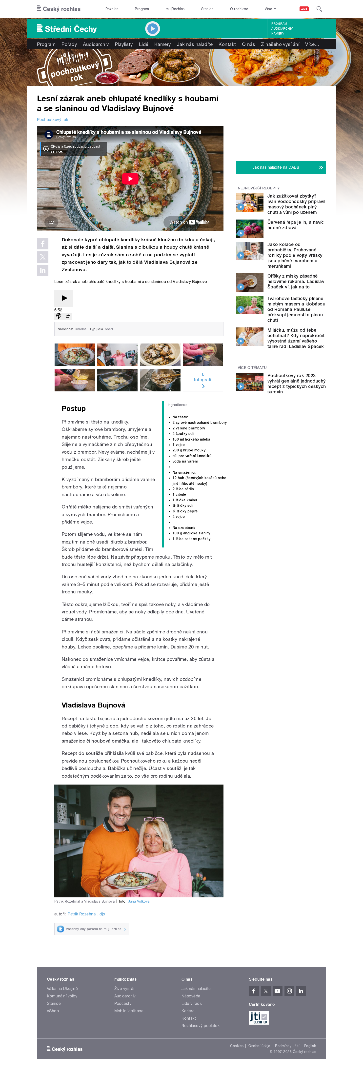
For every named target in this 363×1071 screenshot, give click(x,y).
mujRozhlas (175, 9)
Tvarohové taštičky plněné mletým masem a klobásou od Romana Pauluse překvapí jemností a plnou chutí (296, 309)
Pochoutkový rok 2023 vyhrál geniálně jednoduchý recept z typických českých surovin (296, 383)
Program (142, 9)
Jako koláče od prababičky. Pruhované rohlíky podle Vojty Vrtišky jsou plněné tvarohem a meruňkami (295, 255)
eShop (53, 1011)
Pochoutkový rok (52, 119)
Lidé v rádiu (192, 1003)
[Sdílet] (67, 316)
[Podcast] (58, 316)
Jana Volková (139, 901)
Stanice (207, 9)
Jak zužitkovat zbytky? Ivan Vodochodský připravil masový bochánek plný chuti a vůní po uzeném (296, 204)
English (310, 1046)
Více (312, 44)
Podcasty (123, 1003)
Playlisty (124, 44)
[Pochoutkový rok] (181, 67)
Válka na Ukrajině (62, 988)
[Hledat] (319, 9)
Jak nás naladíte (195, 44)
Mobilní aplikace (129, 1011)
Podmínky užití (287, 1046)
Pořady (69, 44)
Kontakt (227, 44)
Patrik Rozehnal (82, 914)
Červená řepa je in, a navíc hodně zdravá (295, 225)
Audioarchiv (282, 28)
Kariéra (188, 1011)
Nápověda (191, 996)
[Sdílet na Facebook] (42, 243)
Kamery (277, 33)
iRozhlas (112, 9)
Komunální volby (62, 996)
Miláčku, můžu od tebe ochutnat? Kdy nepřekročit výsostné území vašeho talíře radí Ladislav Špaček (295, 338)
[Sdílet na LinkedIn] (42, 270)
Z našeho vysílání (280, 44)
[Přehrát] (63, 298)
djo (102, 914)
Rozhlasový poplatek (201, 1025)
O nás (248, 44)
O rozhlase (239, 9)
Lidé (143, 44)
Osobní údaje (259, 1046)
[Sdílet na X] (42, 257)
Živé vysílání (125, 988)
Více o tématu (252, 367)
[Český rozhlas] (59, 9)
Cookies (236, 1046)
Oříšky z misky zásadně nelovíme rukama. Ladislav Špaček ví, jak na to (295, 281)
